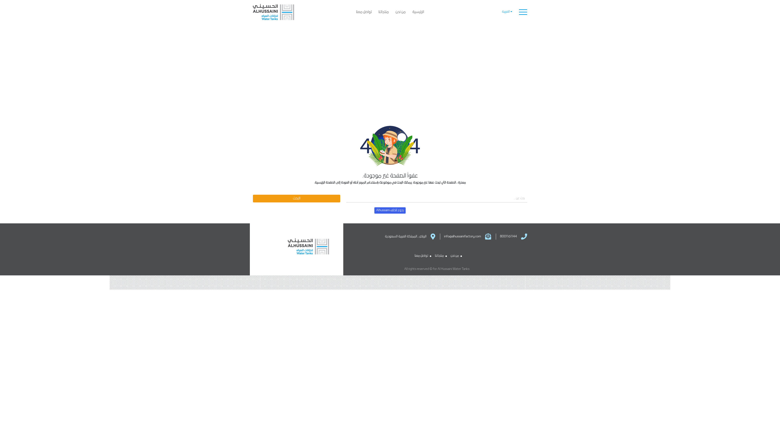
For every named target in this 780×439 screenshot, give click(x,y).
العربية (502, 26)
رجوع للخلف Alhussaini (390, 210)
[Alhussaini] (285, 12)
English (502, 19)
